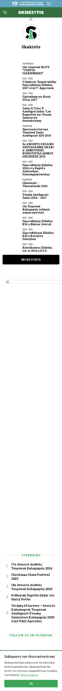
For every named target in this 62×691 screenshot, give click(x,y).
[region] (31, 671)
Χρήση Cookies (29, 675)
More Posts (31, 259)
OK (31, 683)
